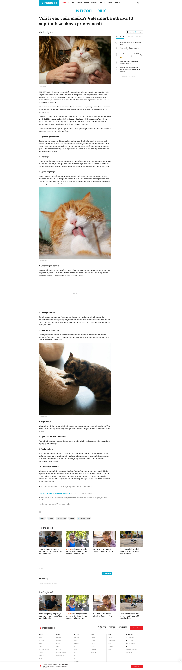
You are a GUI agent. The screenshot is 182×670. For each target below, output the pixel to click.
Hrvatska (41, 640)
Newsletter (129, 652)
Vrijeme (110, 646)
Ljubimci (76, 643)
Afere (40, 658)
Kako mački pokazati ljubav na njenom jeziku (129, 49)
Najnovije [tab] (120, 37)
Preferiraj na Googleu (135, 32)
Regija (40, 643)
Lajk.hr (93, 643)
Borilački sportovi (61, 652)
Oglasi (102, 3)
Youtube (131, 640)
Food (75, 646)
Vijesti (79, 3)
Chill (75, 658)
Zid (73, 3)
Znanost (41, 652)
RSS (109, 649)
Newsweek (98, 97)
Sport (86, 3)
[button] (41, 538)
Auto (75, 652)
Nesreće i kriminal (44, 649)
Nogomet (59, 637)
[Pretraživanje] (141, 3)
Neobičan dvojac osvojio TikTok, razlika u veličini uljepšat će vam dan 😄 (131, 56)
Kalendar (41, 655)
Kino (109, 643)
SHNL (58, 646)
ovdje (84, 498)
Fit (74, 655)
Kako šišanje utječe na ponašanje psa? (130, 43)
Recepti (93, 640)
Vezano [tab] (138, 37)
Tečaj (110, 637)
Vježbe (93, 646)
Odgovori (93, 649)
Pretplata (65, 3)
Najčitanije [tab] (130, 37)
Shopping (76, 637)
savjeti (71, 518)
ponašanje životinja (84, 518)
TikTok (131, 646)
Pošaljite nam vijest (131, 649)
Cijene (110, 3)
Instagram (132, 643)
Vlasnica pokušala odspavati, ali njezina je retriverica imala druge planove (130, 69)
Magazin (77, 634)
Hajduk (58, 643)
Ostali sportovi (60, 655)
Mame (75, 649)
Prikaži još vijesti (129, 77)
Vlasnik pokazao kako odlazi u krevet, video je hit (129, 62)
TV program (111, 640)
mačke (50, 518)
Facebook (131, 637)
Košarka (58, 649)
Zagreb (41, 646)
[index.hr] (49, 3)
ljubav (42, 518)
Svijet (40, 637)
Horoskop (76, 661)
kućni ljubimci (61, 518)
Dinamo (58, 640)
